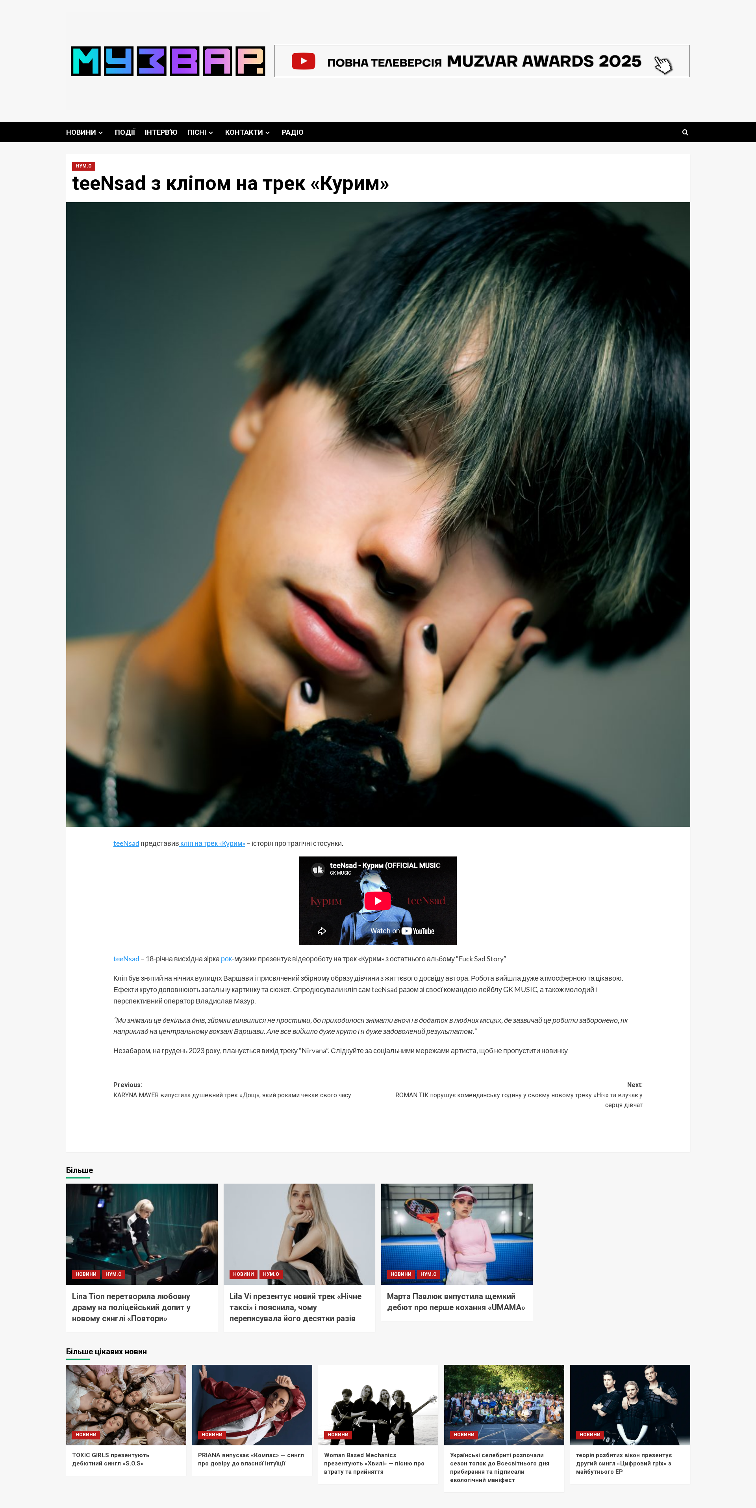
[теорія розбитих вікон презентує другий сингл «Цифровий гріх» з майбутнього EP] (630, 1405)
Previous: (232, 1090)
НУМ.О (84, 166)
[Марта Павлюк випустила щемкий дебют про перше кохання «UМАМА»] (457, 1234)
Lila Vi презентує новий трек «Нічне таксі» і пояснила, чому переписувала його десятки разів (295, 1307)
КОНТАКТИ (244, 132)
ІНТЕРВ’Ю (161, 132)
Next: (519, 1095)
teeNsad (126, 843)
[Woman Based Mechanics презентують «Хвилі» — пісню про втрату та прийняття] (378, 1405)
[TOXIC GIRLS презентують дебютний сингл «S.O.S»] (126, 1405)
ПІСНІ (196, 132)
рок (226, 958)
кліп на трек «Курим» (212, 843)
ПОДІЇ (125, 132)
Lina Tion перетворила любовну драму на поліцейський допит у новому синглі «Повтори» (131, 1307)
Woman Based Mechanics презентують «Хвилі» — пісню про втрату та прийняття (374, 1463)
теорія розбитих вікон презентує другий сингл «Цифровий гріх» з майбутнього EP (624, 1463)
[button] (685, 132)
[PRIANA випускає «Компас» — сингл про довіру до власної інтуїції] (252, 1405)
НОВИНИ (81, 132)
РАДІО (293, 132)
